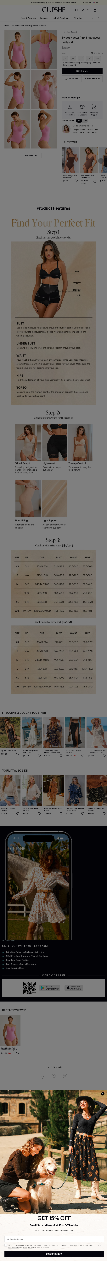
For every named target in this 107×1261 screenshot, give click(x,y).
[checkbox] (5, 1245)
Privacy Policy (27, 1247)
